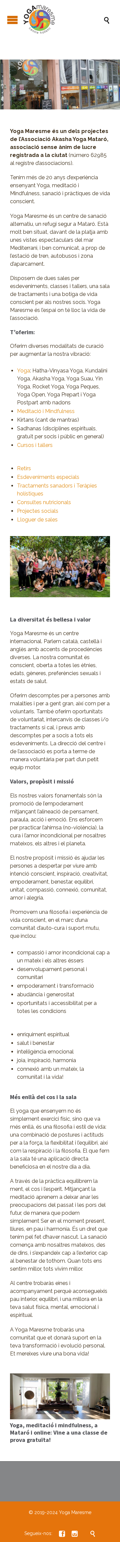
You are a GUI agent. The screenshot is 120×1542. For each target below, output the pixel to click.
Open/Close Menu (12, 20)
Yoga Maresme (75, 1512)
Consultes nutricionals (44, 502)
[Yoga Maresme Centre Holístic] (63, 20)
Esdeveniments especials (48, 477)
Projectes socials (37, 511)
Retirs (24, 468)
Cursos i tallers (35, 445)
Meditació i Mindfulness (46, 411)
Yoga (23, 370)
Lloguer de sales (37, 519)
